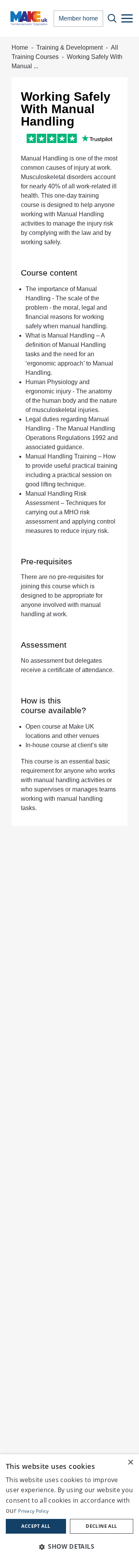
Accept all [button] (35, 1526)
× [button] (130, 1462)
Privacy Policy (33, 1511)
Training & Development (69, 47)
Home (20, 47)
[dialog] (69, 1507)
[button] (69, 1546)
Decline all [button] (101, 1526)
